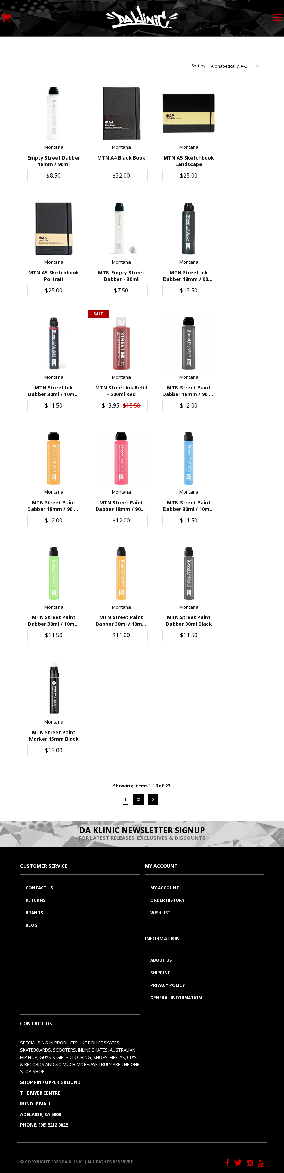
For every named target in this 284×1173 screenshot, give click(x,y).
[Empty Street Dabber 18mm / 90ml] (53, 113)
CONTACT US (39, 888)
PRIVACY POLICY (167, 985)
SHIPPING (160, 973)
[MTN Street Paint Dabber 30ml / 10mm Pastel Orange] (121, 573)
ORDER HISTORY (167, 900)
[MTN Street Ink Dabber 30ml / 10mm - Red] (53, 343)
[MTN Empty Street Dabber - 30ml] (121, 228)
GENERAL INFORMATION (176, 998)
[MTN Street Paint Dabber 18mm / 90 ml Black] (188, 343)
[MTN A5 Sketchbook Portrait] (53, 228)
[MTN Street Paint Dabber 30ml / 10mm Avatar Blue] (188, 458)
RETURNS (35, 900)
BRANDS (34, 913)
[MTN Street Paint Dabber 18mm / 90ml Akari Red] (121, 458)
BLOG (31, 925)
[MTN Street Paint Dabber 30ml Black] (188, 573)
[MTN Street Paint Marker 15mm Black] (53, 688)
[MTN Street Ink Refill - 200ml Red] (121, 343)
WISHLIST (160, 913)
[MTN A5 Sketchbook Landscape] (188, 113)
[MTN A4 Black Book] (121, 113)
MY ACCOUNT (164, 888)
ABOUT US (161, 960)
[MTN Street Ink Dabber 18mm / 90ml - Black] (188, 228)
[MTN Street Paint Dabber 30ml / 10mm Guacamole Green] (53, 573)
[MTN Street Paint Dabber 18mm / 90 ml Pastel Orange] (53, 458)
